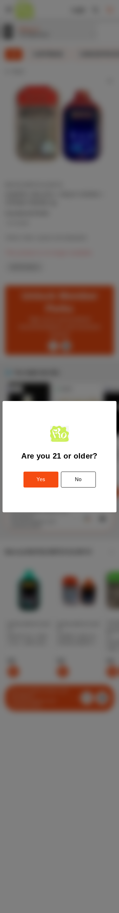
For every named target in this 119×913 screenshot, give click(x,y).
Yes (40, 479)
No (78, 479)
